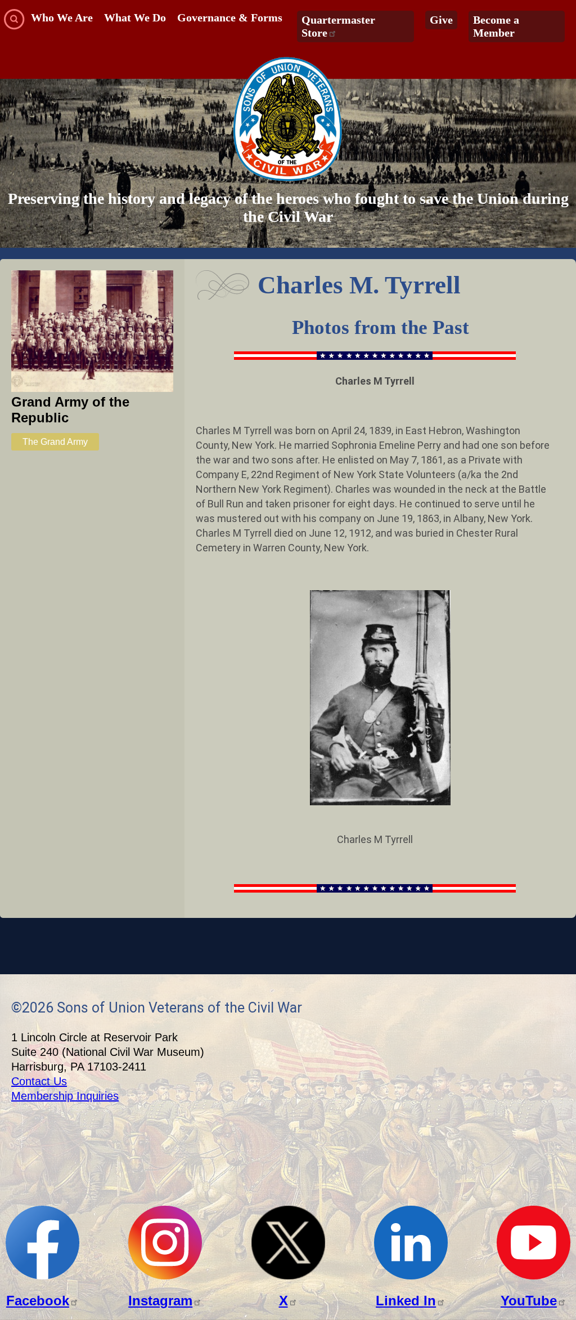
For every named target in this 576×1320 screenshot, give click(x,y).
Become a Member (496, 26)
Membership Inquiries (65, 1096)
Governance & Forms (229, 17)
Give (441, 20)
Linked (406, 1300)
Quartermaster (338, 26)
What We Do (135, 17)
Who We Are (62, 17)
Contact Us (39, 1081)
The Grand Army (55, 442)
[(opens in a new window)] (42, 1276)
